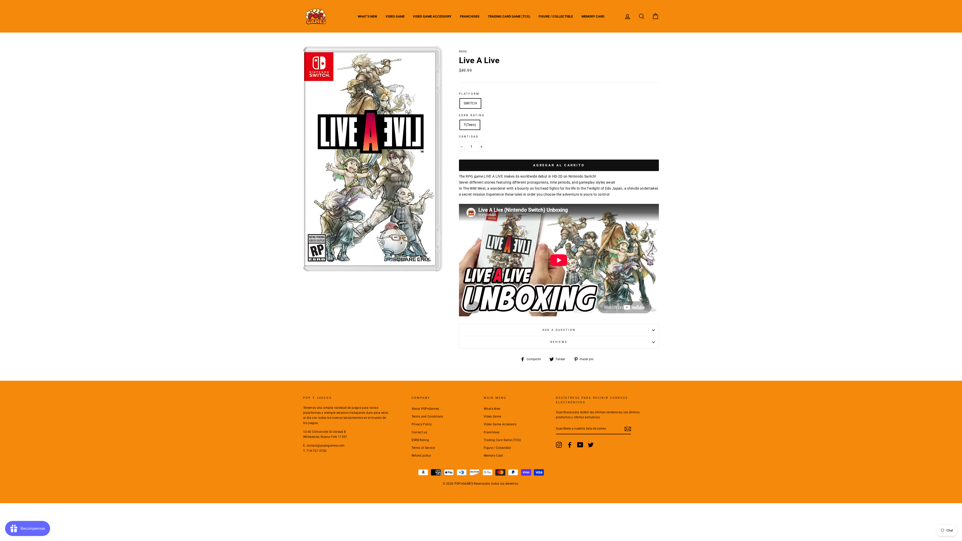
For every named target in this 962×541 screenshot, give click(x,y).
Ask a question (558, 330)
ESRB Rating (420, 440)
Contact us (419, 432)
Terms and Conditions (427, 416)
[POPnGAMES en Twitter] (591, 445)
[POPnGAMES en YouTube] (580, 445)
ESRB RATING (472, 115)
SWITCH (470, 103)
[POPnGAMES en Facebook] (570, 445)
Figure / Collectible (556, 16)
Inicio (463, 51)
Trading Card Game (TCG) (509, 16)
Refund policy (421, 455)
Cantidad (468, 136)
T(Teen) (470, 125)
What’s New (367, 16)
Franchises (469, 16)
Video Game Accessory (432, 16)
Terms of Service (423, 448)
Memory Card (592, 16)
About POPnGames (425, 409)
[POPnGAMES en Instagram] (559, 445)
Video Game (395, 16)
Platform (469, 93)
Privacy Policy (422, 424)
